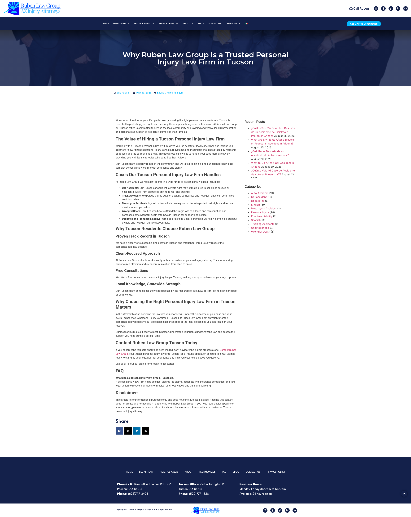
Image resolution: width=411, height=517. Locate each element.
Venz (162, 510)
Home (106, 24)
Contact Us (214, 24)
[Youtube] (405, 8)
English (161, 92)
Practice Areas (142, 24)
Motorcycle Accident (263, 208)
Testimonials (233, 24)
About (186, 24)
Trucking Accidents (262, 223)
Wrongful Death (260, 231)
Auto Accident (259, 193)
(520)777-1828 (199, 493)
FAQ (224, 472)
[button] (119, 431)
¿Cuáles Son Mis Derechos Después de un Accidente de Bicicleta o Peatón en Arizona (273, 131)
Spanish (256, 220)
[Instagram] (376, 8)
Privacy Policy (276, 472)
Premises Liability (261, 216)
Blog (201, 24)
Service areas (166, 24)
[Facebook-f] (383, 8)
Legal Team (119, 24)
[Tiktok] (391, 8)
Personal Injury (174, 92)
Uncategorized (260, 227)
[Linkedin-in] (398, 8)
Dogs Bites (257, 200)
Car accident (259, 196)
